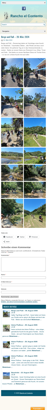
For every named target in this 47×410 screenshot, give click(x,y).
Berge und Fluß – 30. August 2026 (24, 311)
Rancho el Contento (26, 393)
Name (3, 274)
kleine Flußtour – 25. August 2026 (24, 356)
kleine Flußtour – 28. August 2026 (24, 325)
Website (3, 289)
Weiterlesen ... (36, 319)
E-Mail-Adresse (6, 282)
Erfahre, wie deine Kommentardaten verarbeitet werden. (19, 302)
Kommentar (5, 255)
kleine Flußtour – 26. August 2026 (24, 341)
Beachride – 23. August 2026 (22, 372)
